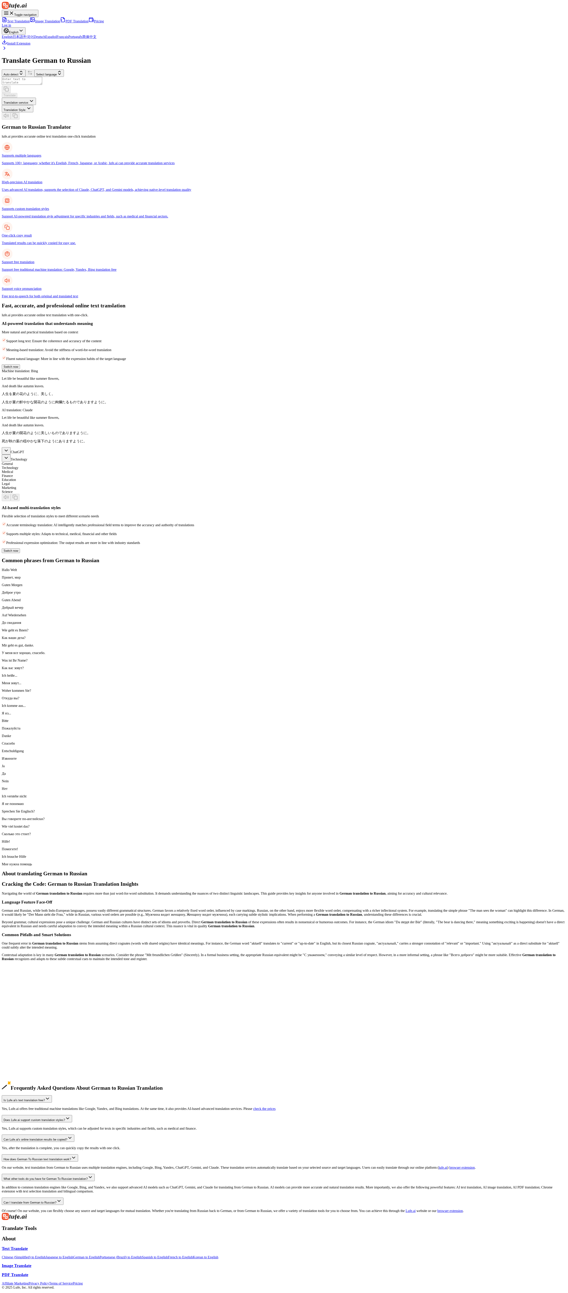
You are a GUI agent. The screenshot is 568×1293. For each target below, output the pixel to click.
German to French (14, 1045)
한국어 (28, 37)
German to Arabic (14, 1061)
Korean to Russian (15, 1021)
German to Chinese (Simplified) (24, 1029)
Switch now (11, 366)
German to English (15, 1025)
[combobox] (19, 101)
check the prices (264, 1109)
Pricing (99, 21)
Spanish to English (155, 1257)
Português (75, 37)
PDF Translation (77, 21)
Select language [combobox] (46, 74)
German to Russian (15, 1057)
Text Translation (18, 21)
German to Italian (14, 1053)
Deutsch (39, 37)
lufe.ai (443, 1167)
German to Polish (14, 1077)
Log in (6, 25)
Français (62, 37)
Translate (10, 95)
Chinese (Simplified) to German (24, 1001)
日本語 (17, 37)
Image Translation (47, 21)
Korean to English (205, 1257)
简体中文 (89, 37)
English (7, 37)
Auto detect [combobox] (11, 74)
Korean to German (15, 1017)
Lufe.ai (411, 1211)
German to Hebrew (15, 1085)
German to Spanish (15, 1041)
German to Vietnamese (18, 1069)
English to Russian (15, 997)
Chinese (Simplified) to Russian (24, 1005)
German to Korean (15, 1037)
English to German (15, 993)
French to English (180, 1257)
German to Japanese (16, 1033)
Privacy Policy (39, 1283)
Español (51, 37)
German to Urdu (13, 1073)
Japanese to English (59, 1257)
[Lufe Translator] (284, 6)
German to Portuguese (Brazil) (23, 1049)
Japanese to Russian (16, 1013)
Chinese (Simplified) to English (24, 1257)
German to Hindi (14, 1065)
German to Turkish (15, 1081)
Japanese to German (16, 1009)
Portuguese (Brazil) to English (121, 1257)
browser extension (462, 1167)
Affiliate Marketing (15, 1283)
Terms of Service (61, 1283)
